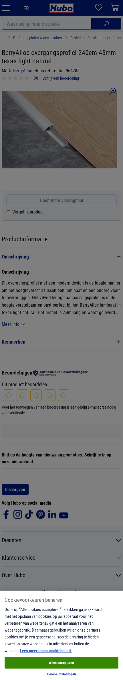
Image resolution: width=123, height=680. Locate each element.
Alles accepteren (61, 662)
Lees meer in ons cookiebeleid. (46, 650)
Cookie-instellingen (61, 674)
